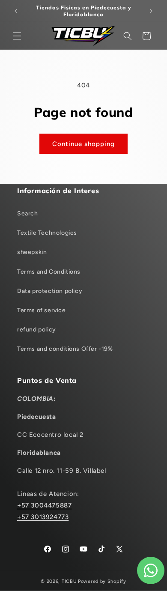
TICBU (69, 581)
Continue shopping (83, 144)
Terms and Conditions (49, 271)
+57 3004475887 (44, 505)
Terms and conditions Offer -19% (65, 348)
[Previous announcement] (15, 11)
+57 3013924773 (43, 517)
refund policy (36, 329)
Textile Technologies (47, 232)
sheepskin (32, 252)
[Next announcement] (151, 11)
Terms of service (41, 310)
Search (27, 213)
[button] (17, 36)
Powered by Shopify (102, 581)
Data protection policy (49, 291)
